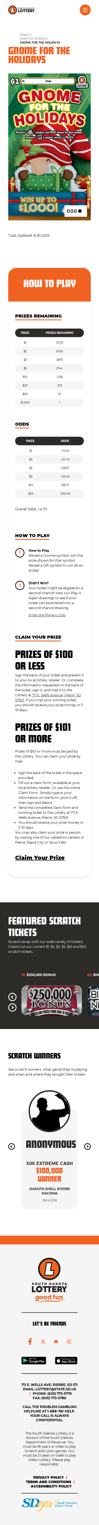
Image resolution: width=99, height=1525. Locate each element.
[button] (12, 997)
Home (24, 35)
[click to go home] (21, 10)
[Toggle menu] (85, 9)
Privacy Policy (48, 1477)
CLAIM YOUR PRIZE (38, 637)
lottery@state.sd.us (55, 1389)
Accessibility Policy (51, 1486)
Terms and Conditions (48, 1482)
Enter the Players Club (47, 615)
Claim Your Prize (40, 857)
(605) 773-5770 (59, 1393)
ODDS (22, 424)
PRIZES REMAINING (38, 316)
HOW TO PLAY (32, 536)
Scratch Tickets (33, 39)
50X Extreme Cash (49, 1163)
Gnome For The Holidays (40, 42)
